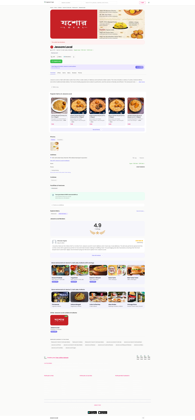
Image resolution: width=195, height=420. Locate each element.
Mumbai (64, 388)
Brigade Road (100, 380)
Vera (131, 401)
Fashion (69, 363)
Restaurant (75, 7)
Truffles (117, 380)
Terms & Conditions (91, 401)
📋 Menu (59, 56)
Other (106, 363)
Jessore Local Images (71, 347)
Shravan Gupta (62, 241)
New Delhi (46, 380)
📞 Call (53, 56)
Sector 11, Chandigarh (85, 388)
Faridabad (64, 384)
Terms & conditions (58, 205)
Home (51, 7)
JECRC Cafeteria (137, 388)
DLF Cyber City (83, 384)
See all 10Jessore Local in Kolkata (60, 160)
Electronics (88, 363)
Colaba (99, 390)
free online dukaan (62, 358)
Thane (63, 390)
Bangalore (47, 382)
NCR (63, 386)
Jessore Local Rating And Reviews (123, 345)
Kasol (45, 394)
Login (142, 2)
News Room (51, 401)
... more (64, 120)
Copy (135, 158)
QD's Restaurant (119, 394)
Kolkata (60, 7)
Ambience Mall (101, 384)
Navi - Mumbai (48, 390)
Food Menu (60, 139)
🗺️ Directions (67, 56)
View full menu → (140, 211)
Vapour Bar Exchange (121, 388)
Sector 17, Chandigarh (103, 386)
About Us (58, 401)
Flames (134, 384)
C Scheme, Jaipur (101, 388)
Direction (142, 158)
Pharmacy (100, 363)
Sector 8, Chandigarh (85, 386)
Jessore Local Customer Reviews (105, 345)
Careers (137, 401)
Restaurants (57, 363)
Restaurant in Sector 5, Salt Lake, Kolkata (60, 342)
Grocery (75, 363)
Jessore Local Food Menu (57, 347)
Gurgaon (64, 380)
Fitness (81, 363)
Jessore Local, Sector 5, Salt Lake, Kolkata (73, 345)
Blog (69, 401)
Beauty (64, 363)
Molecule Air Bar (119, 386)
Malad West (83, 392)
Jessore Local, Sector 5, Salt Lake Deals (133, 342)
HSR (81, 382)
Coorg (63, 392)
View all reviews (96, 255)
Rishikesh (46, 392)
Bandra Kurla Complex (85, 390)
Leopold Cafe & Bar (138, 390)
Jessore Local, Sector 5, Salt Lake (113, 342)
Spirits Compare (81, 401)
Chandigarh (65, 382)
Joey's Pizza (118, 392)
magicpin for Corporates (123, 401)
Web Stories (144, 401)
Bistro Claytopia (137, 380)
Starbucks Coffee (120, 390)
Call (143, 418)
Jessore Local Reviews (90, 345)
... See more (141, 82)
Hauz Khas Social (137, 394)
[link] (59, 111)
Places (104, 401)
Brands (114, 401)
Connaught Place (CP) (103, 392)
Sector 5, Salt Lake (67, 7)
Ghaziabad (47, 384)
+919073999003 (140, 167)
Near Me (74, 401)
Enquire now (57, 61)
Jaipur (45, 386)
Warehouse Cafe (137, 386)
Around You (64, 401)
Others (123, 407)
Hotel (94, 363)
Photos (53, 139)
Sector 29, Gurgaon (102, 382)
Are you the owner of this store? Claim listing (60, 172)
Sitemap (99, 401)
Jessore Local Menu (138, 345)
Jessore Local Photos (56, 345)
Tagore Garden (101, 394)
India (55, 7)
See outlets (139, 67)
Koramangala (83, 380)
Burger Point (136, 382)
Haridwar (64, 394)
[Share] (73, 56)
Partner (109, 401)
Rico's (134, 392)
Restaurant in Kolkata (77, 342)
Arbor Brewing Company (121, 382)
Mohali (46, 388)
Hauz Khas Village (84, 394)
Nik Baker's (118, 384)
